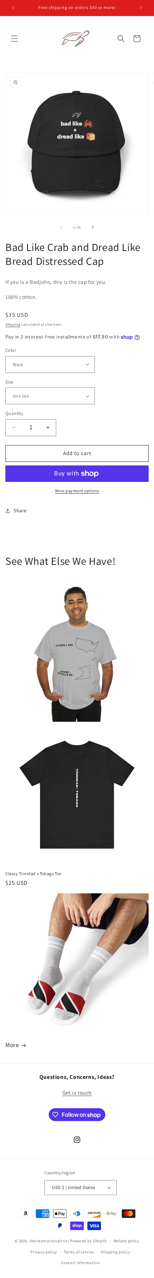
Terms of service (79, 1251)
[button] (14, 38)
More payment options (77, 490)
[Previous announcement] (13, 8)
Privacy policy (43, 1251)
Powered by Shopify (88, 1240)
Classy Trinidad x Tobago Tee (33, 873)
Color (10, 350)
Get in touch (77, 1092)
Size (9, 382)
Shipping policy (115, 1251)
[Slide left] (61, 227)
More (12, 1045)
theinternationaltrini (49, 1240)
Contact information (80, 1262)
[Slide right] (93, 227)
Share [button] (20, 510)
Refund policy (126, 1240)
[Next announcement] (141, 8)
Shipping (12, 324)
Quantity (14, 413)
